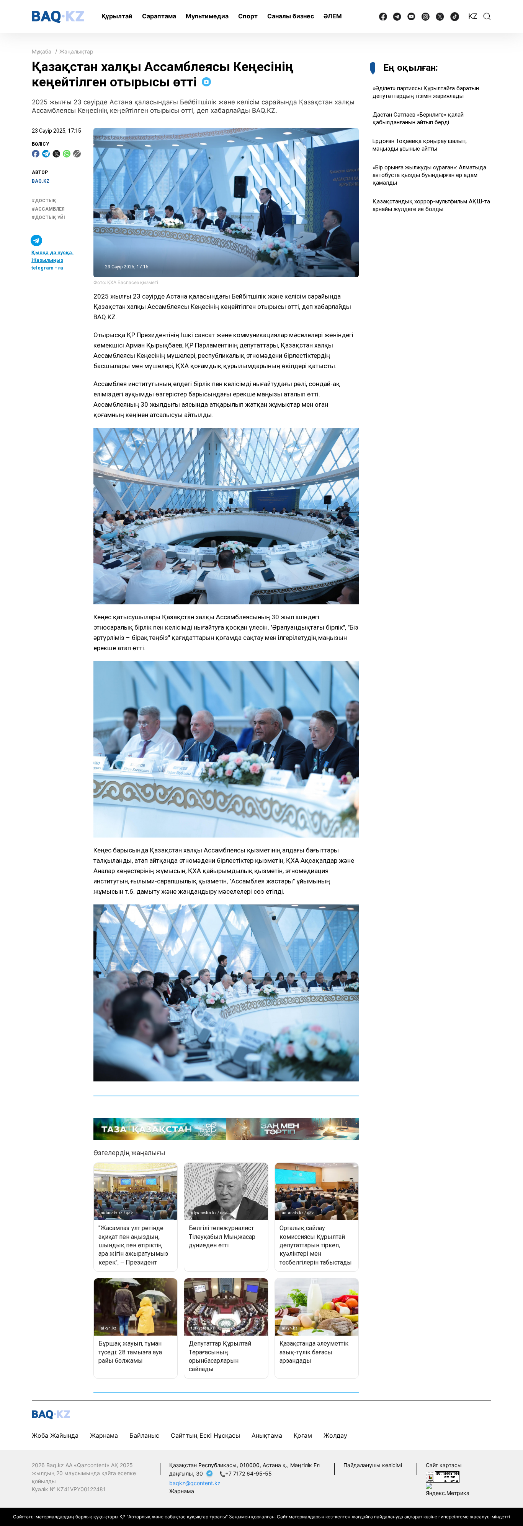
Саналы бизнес (290, 16)
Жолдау (335, 1435)
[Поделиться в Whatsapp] (66, 153)
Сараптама (159, 16)
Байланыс (144, 1435)
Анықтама (267, 1435)
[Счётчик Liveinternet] (442, 1476)
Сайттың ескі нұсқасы (205, 1435)
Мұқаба (41, 51)
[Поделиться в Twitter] (56, 153)
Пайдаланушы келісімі (372, 1465)
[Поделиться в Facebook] (35, 153)
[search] (487, 16)
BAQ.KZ (40, 181)
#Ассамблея (48, 209)
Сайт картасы (444, 1465)
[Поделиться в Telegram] (46, 153)
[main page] (58, 17)
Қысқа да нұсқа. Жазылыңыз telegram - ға (52, 260)
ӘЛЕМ (333, 16)
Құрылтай (116, 16)
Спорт (248, 16)
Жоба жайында (55, 1435)
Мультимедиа (207, 16)
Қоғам (303, 1435)
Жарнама (104, 1435)
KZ (472, 16)
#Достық (44, 200)
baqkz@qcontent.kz (195, 1483)
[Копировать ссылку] (77, 153)
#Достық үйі (48, 218)
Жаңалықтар (76, 51)
